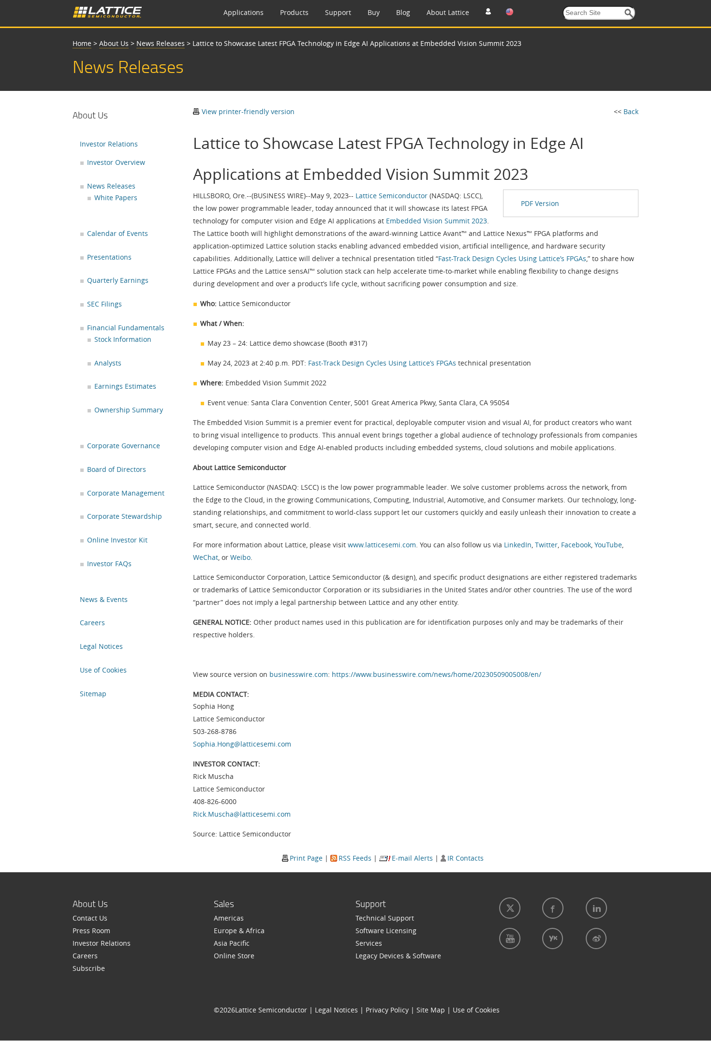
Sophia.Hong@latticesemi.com (242, 743)
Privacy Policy (387, 1009)
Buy (374, 12)
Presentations (109, 257)
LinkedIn (518, 544)
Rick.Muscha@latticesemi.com (242, 814)
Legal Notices (101, 646)
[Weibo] (595, 938)
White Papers (115, 197)
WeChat (205, 557)
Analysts (107, 362)
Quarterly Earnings (117, 280)
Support (338, 12)
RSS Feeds (355, 858)
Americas (229, 918)
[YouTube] (508, 938)
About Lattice (448, 12)
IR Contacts (465, 858)
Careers (92, 622)
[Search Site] (629, 13)
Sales (224, 903)
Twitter (546, 544)
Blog (403, 12)
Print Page (306, 858)
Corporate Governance (123, 445)
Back (630, 111)
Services (369, 943)
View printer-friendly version (248, 111)
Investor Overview (116, 162)
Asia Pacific (232, 943)
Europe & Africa (239, 930)
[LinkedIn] (595, 908)
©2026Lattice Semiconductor (260, 1009)
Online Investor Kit (117, 539)
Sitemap (93, 693)
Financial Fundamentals (125, 327)
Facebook (576, 544)
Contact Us (90, 918)
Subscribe (89, 968)
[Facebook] (551, 908)
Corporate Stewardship (124, 516)
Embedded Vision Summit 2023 (436, 220)
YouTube (608, 544)
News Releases (160, 43)
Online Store (234, 955)
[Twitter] (508, 908)
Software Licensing (386, 930)
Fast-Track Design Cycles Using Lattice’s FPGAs (512, 258)
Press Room (91, 930)
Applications (243, 12)
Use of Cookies (103, 669)
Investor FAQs (109, 563)
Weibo (240, 557)
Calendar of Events (117, 233)
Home (82, 43)
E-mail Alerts (412, 858)
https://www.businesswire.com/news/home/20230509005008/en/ (436, 674)
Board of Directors (116, 469)
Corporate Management (125, 493)
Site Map (430, 1009)
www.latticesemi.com (382, 544)
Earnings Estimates (125, 386)
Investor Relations (109, 143)
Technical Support (385, 918)
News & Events (104, 599)
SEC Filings (104, 303)
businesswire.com (298, 674)
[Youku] (551, 938)
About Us (114, 43)
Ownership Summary (128, 409)
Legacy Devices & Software (398, 955)
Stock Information (122, 339)
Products (294, 12)
